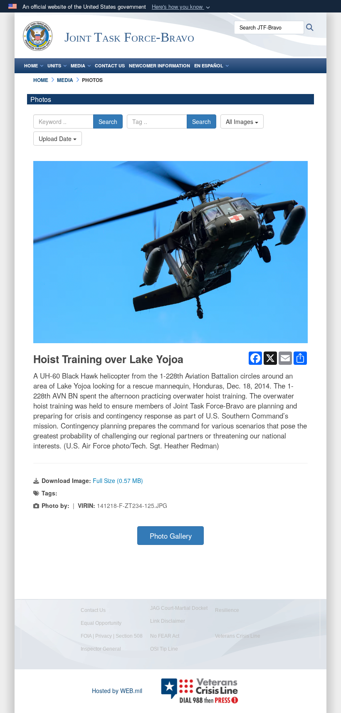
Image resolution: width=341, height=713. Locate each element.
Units (54, 65)
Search (108, 121)
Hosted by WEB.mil (117, 690)
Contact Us (110, 65)
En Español (208, 65)
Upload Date (56, 138)
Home (31, 65)
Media (78, 65)
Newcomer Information (159, 65)
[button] (182, 6)
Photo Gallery (171, 536)
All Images (240, 121)
